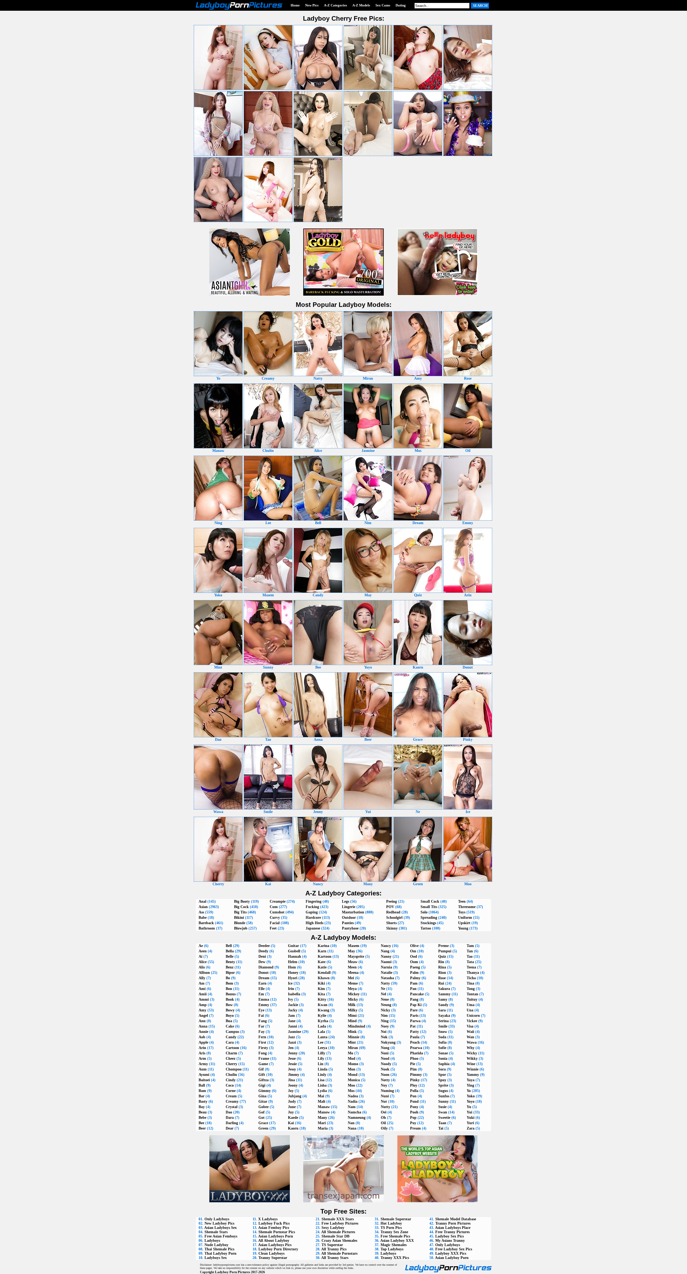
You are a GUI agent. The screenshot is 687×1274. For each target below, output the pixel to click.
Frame (263, 1059)
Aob (202, 1037)
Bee (201, 1123)
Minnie (353, 1037)
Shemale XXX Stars (337, 1219)
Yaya (470, 1080)
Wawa (472, 1042)
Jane (291, 1021)
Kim (321, 989)
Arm (202, 1059)
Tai (440, 1128)
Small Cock (430, 901)
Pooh (414, 1112)
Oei (383, 1112)
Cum (274, 907)
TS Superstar (332, 1245)
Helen (292, 962)
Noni (385, 1053)
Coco (230, 1085)
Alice (203, 962)
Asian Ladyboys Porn (275, 1236)
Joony (293, 1085)
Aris (202, 1053)
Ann (202, 1021)
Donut (263, 973)
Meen (352, 967)
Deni (262, 956)
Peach (415, 1042)
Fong (262, 1053)
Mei (351, 978)
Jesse (292, 1059)
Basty (203, 1101)
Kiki (321, 983)
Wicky (472, 1053)
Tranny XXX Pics (395, 1258)
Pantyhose (350, 928)
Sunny (443, 1101)
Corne (231, 1091)
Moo (351, 1085)
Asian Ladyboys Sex (220, 1228)
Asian (203, 907)
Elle (261, 989)
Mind (352, 1021)
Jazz (291, 1037)
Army (203, 1064)
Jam (291, 1016)
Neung (386, 1005)
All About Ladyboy (273, 1241)
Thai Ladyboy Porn (220, 1253)
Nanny (386, 956)
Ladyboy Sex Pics (449, 1236)
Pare (414, 1010)
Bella (230, 951)
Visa (470, 1026)
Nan (351, 1123)
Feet (273, 928)
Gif (261, 1069)
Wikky (472, 1059)
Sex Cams (382, 5)
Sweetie (444, 1118)
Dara (230, 1118)
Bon (229, 989)
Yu (469, 1107)
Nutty (385, 1107)
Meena (353, 973)
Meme (353, 983)
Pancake (417, 994)
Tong (471, 989)
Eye (261, 1010)
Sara (442, 1010)
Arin (202, 1048)
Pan (413, 989)
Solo (424, 912)
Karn (322, 951)
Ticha (471, 978)
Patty (414, 1032)
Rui (441, 983)
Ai (200, 956)
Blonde (239, 923)
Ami (202, 989)
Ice (290, 983)
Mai (321, 1096)
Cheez (230, 1059)
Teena (471, 967)
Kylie (322, 1016)
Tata (470, 962)
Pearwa (416, 1048)
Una (470, 1010)
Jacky (292, 1010)
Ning (385, 1021)
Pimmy (416, 1075)
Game (263, 1064)
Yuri (470, 1123)
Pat (413, 1026)
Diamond (265, 967)
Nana (352, 1128)
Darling (232, 1123)
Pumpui (444, 951)
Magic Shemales (394, 1245)
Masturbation (353, 912)
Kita (321, 994)
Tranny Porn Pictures (452, 1223)
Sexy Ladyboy (332, 1228)
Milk (352, 1005)
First (262, 1042)
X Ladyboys (267, 1219)
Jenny (293, 1053)
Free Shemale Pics (395, 1236)
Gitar (262, 1101)
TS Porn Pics (391, 1228)
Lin (320, 1064)
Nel (383, 994)
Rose (442, 978)
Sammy (444, 994)
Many (322, 1118)
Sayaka (444, 1016)
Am (201, 983)
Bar (201, 1096)
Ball (202, 1085)
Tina (470, 983)
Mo (350, 1053)
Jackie (293, 1005)
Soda (442, 1037)
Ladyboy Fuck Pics (274, 1223)
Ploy (413, 1085)
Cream (231, 1096)
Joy (291, 1091)
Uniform (465, 918)
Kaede (293, 1118)
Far (261, 1026)
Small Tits (429, 907)
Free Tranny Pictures (452, 1232)
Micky (353, 999)
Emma (263, 999)
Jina (291, 1080)
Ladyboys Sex (215, 1258)
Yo (469, 1091)
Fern (262, 1037)
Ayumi (204, 1075)
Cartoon (232, 1048)
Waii (470, 1032)
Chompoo (234, 1069)
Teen (462, 901)
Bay (202, 1107)
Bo (228, 978)
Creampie (278, 901)
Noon (385, 1075)
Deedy (263, 951)
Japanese (313, 928)
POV (390, 907)
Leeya (322, 1048)
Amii (203, 994)
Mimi (352, 1016)
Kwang (323, 1010)
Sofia (442, 1042)
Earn (262, 983)
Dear (229, 1128)
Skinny (392, 928)
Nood (385, 1059)
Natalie (386, 973)
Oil (383, 1123)
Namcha (354, 1112)
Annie (203, 1032)
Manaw (324, 1107)
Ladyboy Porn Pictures (232, 1272)
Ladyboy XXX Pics (450, 1253)
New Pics (312, 5)
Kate (322, 962)
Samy (442, 999)
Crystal (231, 1107)
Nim (384, 1016)
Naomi (386, 962)
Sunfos (443, 1096)
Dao (229, 1112)
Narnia (386, 967)
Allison (204, 973)
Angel (203, 1016)
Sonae (443, 1053)
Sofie (442, 1048)
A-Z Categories (335, 5)
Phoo (414, 1059)
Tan (470, 951)
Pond (414, 1101)
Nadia (352, 1101)
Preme (443, 946)
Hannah (294, 956)
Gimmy (264, 1091)
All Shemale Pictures (338, 1232)
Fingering (313, 901)
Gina (262, 1096)
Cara (230, 1042)
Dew (261, 962)
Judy (292, 1101)
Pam (414, 983)
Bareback (206, 923)
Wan (470, 1037)
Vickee (472, 1021)
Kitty (322, 999)
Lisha (322, 1085)
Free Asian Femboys (220, 1236)
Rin (441, 962)
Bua (229, 1021)
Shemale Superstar (396, 1219)
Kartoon (324, 956)
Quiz (442, 956)
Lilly (321, 1053)
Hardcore (313, 918)
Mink (352, 1032)
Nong (385, 1048)
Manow (324, 1112)
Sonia (442, 1059)
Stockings (428, 923)
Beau (203, 1112)
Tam (470, 946)
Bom (229, 983)
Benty (230, 962)
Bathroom (207, 928)
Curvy (275, 918)
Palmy (415, 978)
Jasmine (294, 1032)
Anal (202, 901)
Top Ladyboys (392, 1249)
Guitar (293, 946)
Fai (261, 1016)
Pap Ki (416, 1005)
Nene (385, 999)
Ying (470, 1085)
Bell (229, 946)
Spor (442, 1075)
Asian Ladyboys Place (452, 1228)
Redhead (393, 912)
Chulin (231, 1075)
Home (295, 5)
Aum (203, 1069)
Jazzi (292, 1042)
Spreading (429, 918)
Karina (323, 946)
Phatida (416, 1053)
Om (413, 951)
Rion (442, 973)
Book (230, 999)
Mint (352, 1042)
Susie (442, 1107)
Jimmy (293, 1075)
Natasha (387, 978)
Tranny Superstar (272, 1258)
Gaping (312, 912)
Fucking (312, 907)
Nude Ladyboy (216, 1245)
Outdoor (349, 918)
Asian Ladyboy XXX (397, 1241)
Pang (414, 999)
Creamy (232, 1101)
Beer (202, 1128)
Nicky (385, 1010)
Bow (229, 1005)
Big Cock (241, 907)
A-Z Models (361, 5)
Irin (291, 989)
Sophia (444, 1064)
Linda (322, 1069)
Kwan (322, 1005)
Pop (413, 1118)
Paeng (415, 967)
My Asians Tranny (450, 1241)
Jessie (292, 1064)
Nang (385, 951)
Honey (293, 973)
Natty (385, 983)
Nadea (353, 1096)
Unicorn (473, 1016)
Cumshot (277, 912)
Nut (384, 1101)
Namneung (357, 1118)
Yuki (470, 1118)
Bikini (239, 918)
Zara (470, 1128)
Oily (384, 1128)
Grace (263, 1123)
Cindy (231, 1080)
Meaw (352, 962)
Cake (230, 1026)
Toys (461, 912)
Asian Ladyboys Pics (274, 1245)
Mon (351, 1069)
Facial (275, 923)
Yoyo (470, 1101)
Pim (413, 1069)
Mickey (354, 994)
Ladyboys (212, 1241)
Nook (385, 1069)
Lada (322, 1026)
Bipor (230, 973)
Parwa (415, 1021)
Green (263, 1128)
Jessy (292, 1069)
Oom (414, 962)
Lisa (321, 1080)
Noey (385, 1026)
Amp (203, 1005)
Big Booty (242, 901)
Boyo (230, 1016)
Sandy (443, 1005)
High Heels (314, 923)
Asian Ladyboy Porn (452, 1258)
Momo (353, 1064)
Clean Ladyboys (271, 1253)
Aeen (203, 951)
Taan (442, 1123)
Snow (442, 1032)
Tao (470, 956)
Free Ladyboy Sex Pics (453, 1249)
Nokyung (388, 1042)
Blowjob (240, 928)
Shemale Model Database (455, 1219)
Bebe (202, 1118)
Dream (263, 978)
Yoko (471, 1096)
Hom (292, 967)
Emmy (263, 1005)
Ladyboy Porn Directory (278, 1249)
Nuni (385, 1096)
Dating (401, 5)
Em (261, 994)
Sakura (444, 989)
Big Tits (240, 912)
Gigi (261, 1085)
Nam (352, 1107)
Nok (384, 1037)
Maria (323, 1128)
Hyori (292, 978)
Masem (353, 946)
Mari (322, 1123)
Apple (203, 1042)
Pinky (415, 1080)
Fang (262, 1021)
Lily (321, 1059)
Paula (414, 1037)
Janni (292, 1026)
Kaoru (293, 1128)
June (292, 1107)
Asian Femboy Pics (273, 1228)
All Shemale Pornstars (339, 1253)
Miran (353, 1048)
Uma (470, 1005)
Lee (320, 1042)
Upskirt (464, 923)
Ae (201, 946)
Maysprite (356, 956)
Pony (414, 1107)
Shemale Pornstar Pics (276, 1232)
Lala (321, 1032)
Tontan (472, 994)
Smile (442, 1026)
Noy (384, 1085)
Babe (203, 918)
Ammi (204, 999)
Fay (261, 1032)
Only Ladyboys (216, 1219)
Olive (414, 946)
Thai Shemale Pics (219, 1249)
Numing (387, 1091)
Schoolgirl (394, 918)
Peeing (391, 901)
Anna (203, 1026)
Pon (413, 1096)
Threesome (467, 907)
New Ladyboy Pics (219, 1223)
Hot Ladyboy (391, 1223)
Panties (348, 923)
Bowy (230, 1010)
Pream (415, 1128)
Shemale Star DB (335, 1236)
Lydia (322, 1091)
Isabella (294, 994)
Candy (231, 1037)
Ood (413, 956)
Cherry (231, 1064)
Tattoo (426, 928)
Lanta (322, 1037)
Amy (202, 1010)
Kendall (324, 973)
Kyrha (323, 1021)
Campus (232, 1032)
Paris (414, 1016)
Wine (471, 1064)
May (351, 951)
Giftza (263, 1080)
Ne (383, 989)
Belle (229, 956)
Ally (202, 978)
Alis (202, 967)
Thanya (473, 973)
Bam (202, 1091)
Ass (201, 912)
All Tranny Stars (334, 1258)
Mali (321, 1101)
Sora (442, 1069)
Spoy (442, 1080)
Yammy (473, 1075)
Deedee (264, 946)
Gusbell (294, 951)
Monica (354, 1080)
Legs (345, 901)
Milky (352, 1010)
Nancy (386, 946)
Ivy (290, 999)
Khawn (324, 978)
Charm (231, 1053)
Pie (412, 1064)
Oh (383, 1118)
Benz (229, 967)
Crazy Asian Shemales (339, 1241)
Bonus (231, 994)
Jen (291, 1048)
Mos (351, 1091)
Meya (352, 989)
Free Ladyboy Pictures (339, 1223)
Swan (442, 1112)
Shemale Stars (216, 1232)
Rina (442, 967)
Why (470, 1048)
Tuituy (472, 999)
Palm (414, 973)
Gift (261, 1075)
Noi (383, 1032)
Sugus (443, 1091)
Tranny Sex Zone (394, 1232)
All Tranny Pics (333, 1249)
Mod (351, 1059)
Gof (261, 1112)
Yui (469, 1112)
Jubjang (294, 1096)
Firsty (263, 1048)
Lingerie (348, 907)
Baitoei (204, 1080)
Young (463, 928)
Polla (414, 1091)
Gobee (263, 1107)
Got (261, 1118)
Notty (385, 1080)
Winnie (472, 1069)
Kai (291, 1123)
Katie (322, 967)
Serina (443, 1021)
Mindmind (356, 1026)
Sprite (443, 1085)
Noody (386, 1064)
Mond (352, 1075)
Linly (322, 1075)
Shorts (391, 923)
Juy (291, 1112)
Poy (413, 1123)
